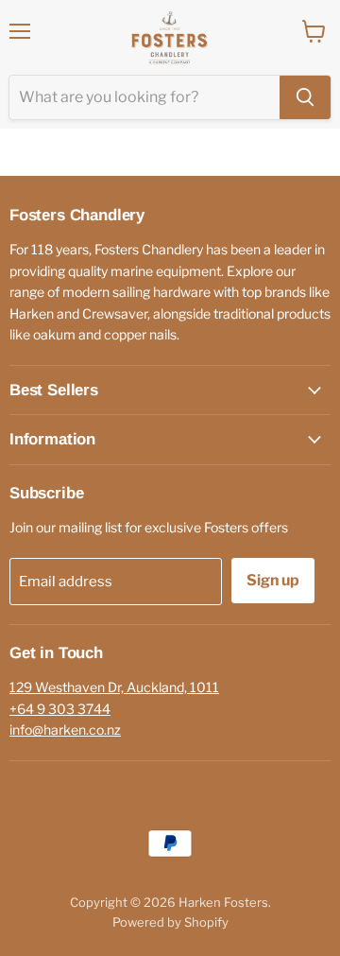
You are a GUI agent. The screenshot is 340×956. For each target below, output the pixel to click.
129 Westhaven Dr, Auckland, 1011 (114, 687)
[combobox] (144, 97)
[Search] (305, 97)
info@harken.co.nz (65, 729)
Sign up (272, 580)
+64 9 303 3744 (59, 709)
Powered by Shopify (170, 922)
